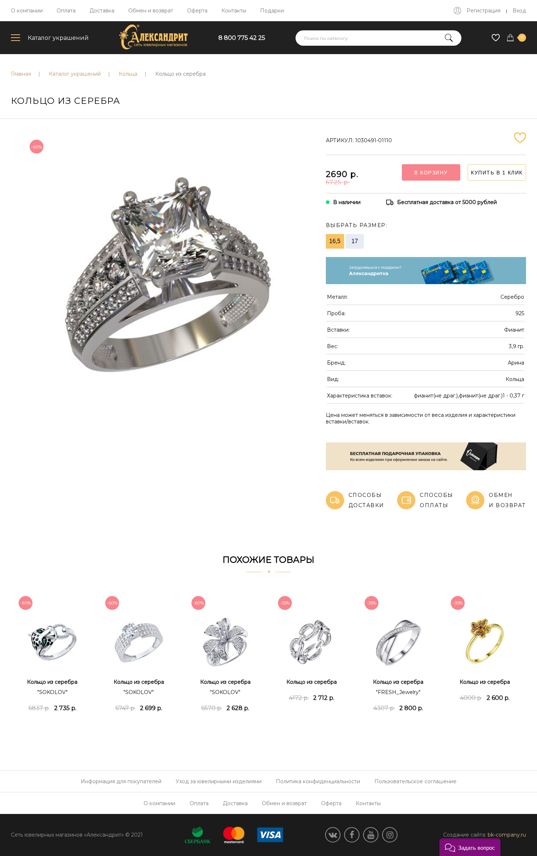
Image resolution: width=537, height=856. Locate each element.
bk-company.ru (507, 835)
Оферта (197, 10)
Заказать (52, 726)
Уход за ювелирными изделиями (219, 781)
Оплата (66, 10)
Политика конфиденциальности (318, 781)
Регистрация (483, 10)
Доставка (102, 10)
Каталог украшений (58, 37)
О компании (27, 10)
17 (354, 241)
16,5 (334, 241)
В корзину (431, 173)
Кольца (128, 74)
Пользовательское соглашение (415, 781)
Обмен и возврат (150, 10)
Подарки (272, 10)
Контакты (233, 10)
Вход (519, 10)
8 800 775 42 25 (241, 37)
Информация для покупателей (121, 781)
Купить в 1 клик (497, 173)
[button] (469, 847)
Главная (21, 74)
